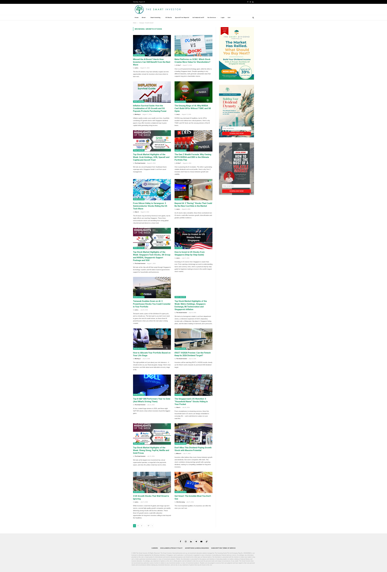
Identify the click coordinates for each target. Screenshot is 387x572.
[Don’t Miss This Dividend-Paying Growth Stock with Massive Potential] (193, 434)
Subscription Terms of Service (223, 548)
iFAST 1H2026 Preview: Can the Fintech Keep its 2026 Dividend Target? (193, 354)
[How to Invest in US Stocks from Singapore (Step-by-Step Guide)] (193, 238)
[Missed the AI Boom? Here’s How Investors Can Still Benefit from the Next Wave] (152, 45)
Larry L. (137, 68)
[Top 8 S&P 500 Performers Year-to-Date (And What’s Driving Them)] (152, 385)
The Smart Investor (140, 163)
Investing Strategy (140, 348)
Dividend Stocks (180, 443)
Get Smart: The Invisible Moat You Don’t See (193, 497)
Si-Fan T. (178, 65)
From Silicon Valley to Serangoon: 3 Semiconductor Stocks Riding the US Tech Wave (150, 206)
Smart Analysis (180, 55)
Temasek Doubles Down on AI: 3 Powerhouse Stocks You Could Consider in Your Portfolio (152, 304)
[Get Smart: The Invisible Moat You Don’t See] (193, 482)
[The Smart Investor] (166, 9)
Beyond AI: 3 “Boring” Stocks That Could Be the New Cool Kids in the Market (193, 204)
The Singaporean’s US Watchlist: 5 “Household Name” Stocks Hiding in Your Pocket (191, 401)
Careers (154, 548)
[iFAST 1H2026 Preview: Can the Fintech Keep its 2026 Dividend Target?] (193, 339)
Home (136, 17)
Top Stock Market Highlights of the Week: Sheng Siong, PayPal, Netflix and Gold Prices (151, 450)
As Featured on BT (198, 17)
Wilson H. (178, 453)
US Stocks (168, 17)
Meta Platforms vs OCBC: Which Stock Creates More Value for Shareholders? (192, 60)
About (143, 17)
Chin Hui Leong (180, 502)
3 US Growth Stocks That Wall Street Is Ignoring (151, 497)
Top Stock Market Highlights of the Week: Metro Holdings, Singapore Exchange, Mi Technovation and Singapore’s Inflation (191, 305)
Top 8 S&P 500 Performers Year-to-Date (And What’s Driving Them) (151, 400)
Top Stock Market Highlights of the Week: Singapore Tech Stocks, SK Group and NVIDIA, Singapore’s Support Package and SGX (151, 256)
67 (148, 525)
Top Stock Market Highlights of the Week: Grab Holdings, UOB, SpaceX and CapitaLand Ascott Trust (151, 157)
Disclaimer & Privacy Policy (171, 548)
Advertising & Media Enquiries (197, 548)
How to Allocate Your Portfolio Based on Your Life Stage (152, 354)
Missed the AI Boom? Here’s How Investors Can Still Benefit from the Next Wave (151, 62)
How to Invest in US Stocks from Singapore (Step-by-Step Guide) (190, 253)
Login (222, 17)
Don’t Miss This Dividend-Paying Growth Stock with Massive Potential (193, 449)
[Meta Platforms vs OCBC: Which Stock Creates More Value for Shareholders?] (193, 45)
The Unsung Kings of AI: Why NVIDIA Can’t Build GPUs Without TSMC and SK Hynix (193, 108)
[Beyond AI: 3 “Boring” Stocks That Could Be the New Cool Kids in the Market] (193, 189)
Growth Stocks (180, 101)
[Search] (253, 17)
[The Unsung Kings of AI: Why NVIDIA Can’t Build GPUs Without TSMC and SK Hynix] (193, 92)
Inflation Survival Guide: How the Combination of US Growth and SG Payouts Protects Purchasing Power (150, 108)
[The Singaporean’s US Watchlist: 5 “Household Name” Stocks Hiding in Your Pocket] (193, 385)
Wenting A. (138, 114)
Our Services (211, 17)
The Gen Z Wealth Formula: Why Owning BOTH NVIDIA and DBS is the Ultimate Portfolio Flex (193, 157)
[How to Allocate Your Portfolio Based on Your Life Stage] (152, 339)
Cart (229, 17)
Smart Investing (155, 17)
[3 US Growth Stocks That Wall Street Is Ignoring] (152, 482)
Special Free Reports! (182, 17)
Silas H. (137, 212)
